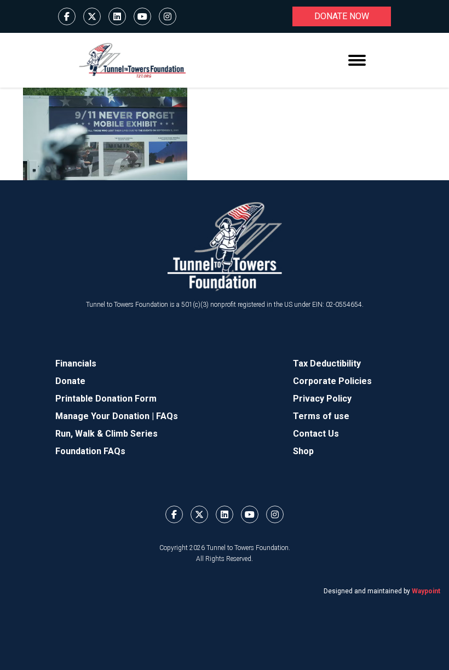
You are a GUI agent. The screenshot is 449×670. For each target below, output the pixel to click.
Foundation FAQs (90, 451)
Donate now (341, 16)
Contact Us (316, 433)
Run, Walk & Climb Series (106, 433)
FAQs (167, 416)
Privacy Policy (322, 398)
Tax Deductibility (327, 363)
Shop (303, 451)
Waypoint (426, 591)
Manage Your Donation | (105, 416)
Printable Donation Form (106, 398)
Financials (75, 363)
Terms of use (321, 416)
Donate (70, 381)
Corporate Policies (332, 381)
